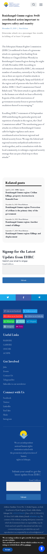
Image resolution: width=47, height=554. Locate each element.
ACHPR (6, 353)
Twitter (6, 402)
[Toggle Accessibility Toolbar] (41, 548)
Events (6, 371)
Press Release (23, 28)
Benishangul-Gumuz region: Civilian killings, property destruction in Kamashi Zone (21, 195)
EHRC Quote (20, 190)
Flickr (5, 414)
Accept (7, 550)
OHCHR (7, 349)
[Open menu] (41, 4)
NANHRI (7, 340)
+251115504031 (19, 513)
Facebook (7, 398)
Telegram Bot (8, 379)
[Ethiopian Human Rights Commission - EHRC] (11, 4)
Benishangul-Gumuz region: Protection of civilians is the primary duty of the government (22, 210)
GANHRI (7, 344)
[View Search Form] (34, 5)
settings (27, 545)
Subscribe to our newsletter (14, 384)
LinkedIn (6, 406)
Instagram (7, 419)
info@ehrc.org (35, 516)
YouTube (7, 410)
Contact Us (8, 375)
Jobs (5, 367)
